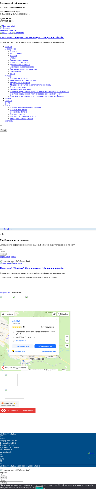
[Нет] (44, 488)
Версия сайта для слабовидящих (20, 410)
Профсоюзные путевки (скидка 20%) (16, 425)
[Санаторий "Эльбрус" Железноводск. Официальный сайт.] (6, 33)
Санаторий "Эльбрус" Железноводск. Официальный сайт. (32, 37)
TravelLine (8, 229)
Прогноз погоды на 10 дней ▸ (21, 466)
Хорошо (39, 488)
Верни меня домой (8, 257)
